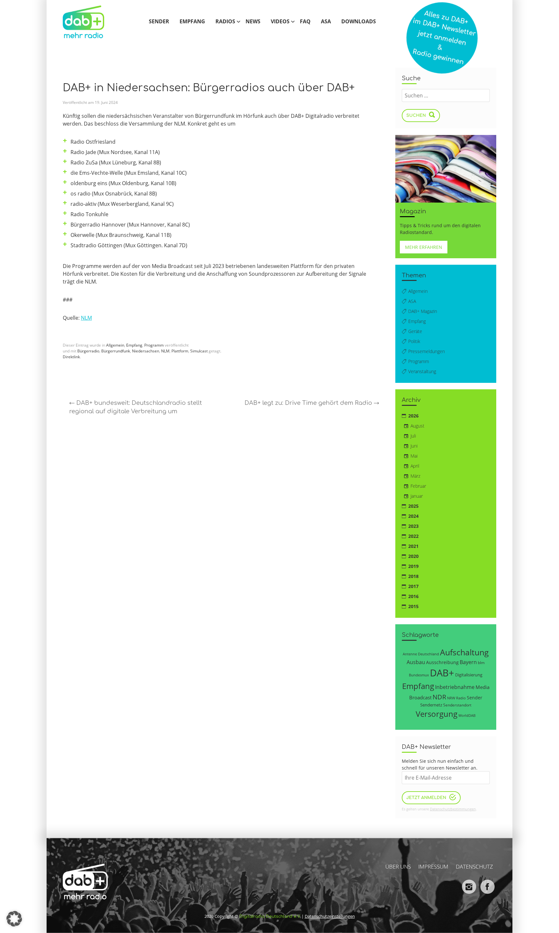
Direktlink (71, 357)
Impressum (433, 866)
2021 (413, 546)
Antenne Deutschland (421, 653)
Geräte (415, 331)
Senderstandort (457, 705)
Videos (280, 21)
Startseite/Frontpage (90, 21)
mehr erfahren (423, 247)
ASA (326, 21)
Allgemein (115, 345)
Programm (154, 345)
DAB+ (442, 672)
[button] (14, 919)
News (253, 21)
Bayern (468, 662)
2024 (413, 516)
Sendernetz (431, 705)
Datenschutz (474, 866)
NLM (86, 317)
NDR (439, 697)
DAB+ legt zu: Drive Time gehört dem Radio (312, 403)
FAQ (305, 21)
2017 (413, 586)
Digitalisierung (468, 675)
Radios (225, 21)
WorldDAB (467, 715)
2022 (413, 536)
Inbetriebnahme (455, 687)
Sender (159, 21)
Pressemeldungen (426, 351)
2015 (413, 606)
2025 (413, 506)
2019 (413, 566)
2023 (413, 526)
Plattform (179, 351)
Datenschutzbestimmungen (453, 808)
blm (481, 662)
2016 (413, 596)
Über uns (398, 866)
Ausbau (416, 662)
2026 (413, 416)
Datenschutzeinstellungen (330, 916)
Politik (414, 341)
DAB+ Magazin (422, 311)
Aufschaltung (464, 652)
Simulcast (199, 351)
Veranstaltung (422, 371)
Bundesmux (419, 674)
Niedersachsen (145, 351)
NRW (451, 697)
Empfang (192, 21)
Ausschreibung (442, 662)
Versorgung (436, 713)
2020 (413, 556)
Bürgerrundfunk (115, 351)
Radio (461, 698)
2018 (413, 576)
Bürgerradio (88, 351)
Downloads (358, 21)
